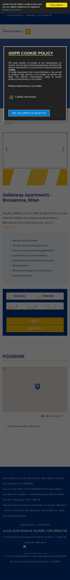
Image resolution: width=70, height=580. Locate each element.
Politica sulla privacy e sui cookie (25, 86)
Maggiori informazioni (12, 9)
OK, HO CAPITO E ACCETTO (29, 113)
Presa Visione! (56, 5)
